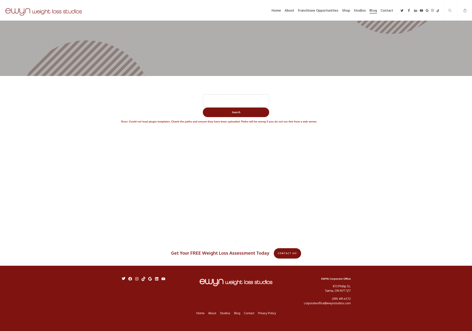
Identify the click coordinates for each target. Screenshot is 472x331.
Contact (249, 313)
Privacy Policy (267, 313)
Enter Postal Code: (236, 90)
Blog (237, 313)
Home (200, 313)
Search (236, 112)
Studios (225, 313)
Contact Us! (287, 253)
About (212, 313)
